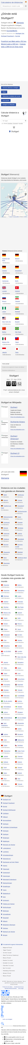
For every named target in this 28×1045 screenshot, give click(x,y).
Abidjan (20, 706)
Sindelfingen (6, 886)
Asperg (5, 865)
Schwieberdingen (8, 855)
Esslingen (5, 834)
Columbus (9, 123)
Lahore (6, 712)
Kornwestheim (7, 820)
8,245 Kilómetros (19, 324)
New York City (6, 322)
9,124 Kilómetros (19, 334)
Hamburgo (5, 281)
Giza (19, 778)
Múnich (17, 258)
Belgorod (7, 947)
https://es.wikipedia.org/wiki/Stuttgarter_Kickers (17, 429)
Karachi (20, 612)
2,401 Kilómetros (7, 303)
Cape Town (21, 751)
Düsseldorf (18, 270)
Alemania (20, 23)
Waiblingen (6, 841)
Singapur (20, 712)
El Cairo (20, 635)
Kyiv (7, 968)
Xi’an (5, 640)
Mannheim (7, 563)
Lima (19, 673)
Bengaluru (20, 662)
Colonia (4, 270)
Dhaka (5, 629)
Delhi (19, 618)
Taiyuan (20, 784)
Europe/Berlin (12, 31)
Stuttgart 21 (14, 453)
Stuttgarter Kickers (17, 422)
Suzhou (20, 701)
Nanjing (20, 640)
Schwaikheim (7, 914)
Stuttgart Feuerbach (7, 36)
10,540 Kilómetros (19, 354)
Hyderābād (21, 695)
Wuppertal (7, 552)
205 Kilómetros (19, 260)
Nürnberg (20, 528)
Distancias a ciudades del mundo (11, 96)
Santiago (20, 745)
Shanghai (6, 585)
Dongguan (7, 635)
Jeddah (6, 756)
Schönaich (6, 900)
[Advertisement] (14, 63)
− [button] (25, 187)
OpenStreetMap (16, 216)
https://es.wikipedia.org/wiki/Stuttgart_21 (17, 456)
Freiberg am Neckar (9, 904)
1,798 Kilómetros (19, 293)
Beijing (4, 332)
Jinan (5, 784)
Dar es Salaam (22, 717)
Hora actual (6, 100)
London (4, 291)
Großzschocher (22, 511)
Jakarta (4, 352)
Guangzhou (21, 590)
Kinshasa (6, 596)
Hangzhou (7, 646)
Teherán (17, 301)
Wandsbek (21, 539)
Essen (19, 517)
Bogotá (17, 322)
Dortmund (6, 522)
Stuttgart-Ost (20, 33)
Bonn (5, 557)
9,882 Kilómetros (7, 354)
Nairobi (20, 773)
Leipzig (20, 533)
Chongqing (7, 684)
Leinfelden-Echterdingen (10, 827)
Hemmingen (6, 876)
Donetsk (8, 963)
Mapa (4, 92)
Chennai (20, 756)
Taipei (17, 342)
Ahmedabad (7, 706)
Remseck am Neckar (9, 844)
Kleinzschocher (8, 517)
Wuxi (5, 778)
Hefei (5, 740)
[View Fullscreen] (25, 190)
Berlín (16, 281)
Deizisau (5, 928)
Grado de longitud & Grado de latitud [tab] (13, 367)
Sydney (6, 734)
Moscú (4, 301)
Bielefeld (20, 552)
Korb (4, 897)
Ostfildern (6, 813)
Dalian (5, 745)
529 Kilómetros (6, 283)
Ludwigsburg (7, 848)
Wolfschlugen (7, 907)
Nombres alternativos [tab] (8, 370)
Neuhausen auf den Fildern (11, 862)
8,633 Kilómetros (7, 334)
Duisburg (6, 539)
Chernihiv (8, 965)
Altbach (5, 921)
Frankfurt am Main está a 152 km (13, 41)
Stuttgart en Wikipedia (9, 104)
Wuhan (6, 623)
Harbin (19, 729)
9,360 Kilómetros (19, 344)
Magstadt (6, 918)
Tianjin (5, 618)
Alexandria (21, 723)
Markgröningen (7, 883)
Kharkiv (8, 960)
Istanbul (17, 291)
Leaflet (10, 216)
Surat (5, 767)
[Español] (25, 1)
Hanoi (19, 668)
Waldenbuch (6, 893)
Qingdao (6, 690)
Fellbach (5, 817)
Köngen (5, 935)
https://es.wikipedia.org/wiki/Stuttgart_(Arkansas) (17, 448)
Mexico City (5, 342)
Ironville (21, 123)
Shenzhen (6, 590)
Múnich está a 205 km (9, 44)
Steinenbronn (7, 858)
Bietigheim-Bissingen (9, 925)
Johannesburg (8, 717)
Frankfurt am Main (6, 259)
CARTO (25, 216)
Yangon (20, 767)
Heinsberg (9, 970)
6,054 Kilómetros (19, 313)
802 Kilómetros (6, 293)
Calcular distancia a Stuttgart (10, 87)
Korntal (17, 36)
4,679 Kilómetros (7, 313)
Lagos (4, 311)
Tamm (4, 890)
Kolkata (6, 762)
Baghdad (20, 684)
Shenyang (6, 695)
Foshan (20, 646)
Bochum (6, 544)
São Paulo (18, 332)
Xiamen (20, 762)
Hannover (6, 533)
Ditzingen (5, 831)
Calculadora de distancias (12, 2)
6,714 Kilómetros (7, 324)
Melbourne (21, 740)
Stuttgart (13, 407)
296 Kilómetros (6, 272)
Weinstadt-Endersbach (9, 879)
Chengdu (20, 601)
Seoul (19, 629)
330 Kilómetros (19, 272)
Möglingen (6, 838)
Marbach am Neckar (9, 931)
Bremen (6, 528)
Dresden (20, 522)
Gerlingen (5, 824)
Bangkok (20, 734)
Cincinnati (15, 123)
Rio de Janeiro (8, 701)
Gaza (10, 955)
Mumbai (17, 311)
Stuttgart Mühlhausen (9, 810)
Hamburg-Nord (22, 557)
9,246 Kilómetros (7, 344)
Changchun (7, 751)
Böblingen (6, 911)
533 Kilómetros (19, 283)
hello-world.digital (7, 1019)
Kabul (5, 773)
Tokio (16, 352)
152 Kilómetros (6, 262)
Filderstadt (6, 869)
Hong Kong (21, 679)
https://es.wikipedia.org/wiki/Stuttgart (17, 417)
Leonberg (6, 851)
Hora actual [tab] (5, 364)
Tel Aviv (7, 952)
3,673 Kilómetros (19, 303)
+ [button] (25, 185)
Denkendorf (6, 872)
